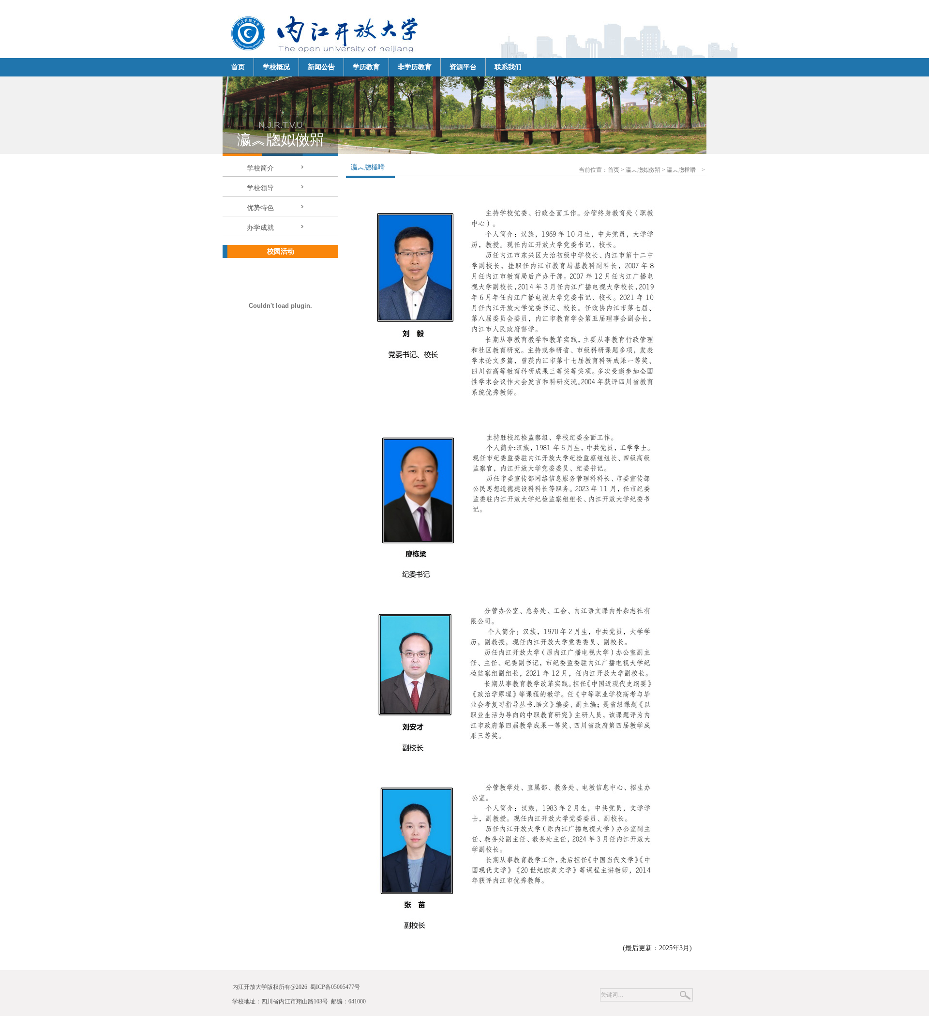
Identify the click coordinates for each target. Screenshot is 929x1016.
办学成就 (260, 227)
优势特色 (260, 208)
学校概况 (276, 67)
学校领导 (260, 188)
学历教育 (366, 67)
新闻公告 (321, 67)
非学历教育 (415, 67)
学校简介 (260, 168)
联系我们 (508, 67)
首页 (613, 170)
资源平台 (463, 67)
